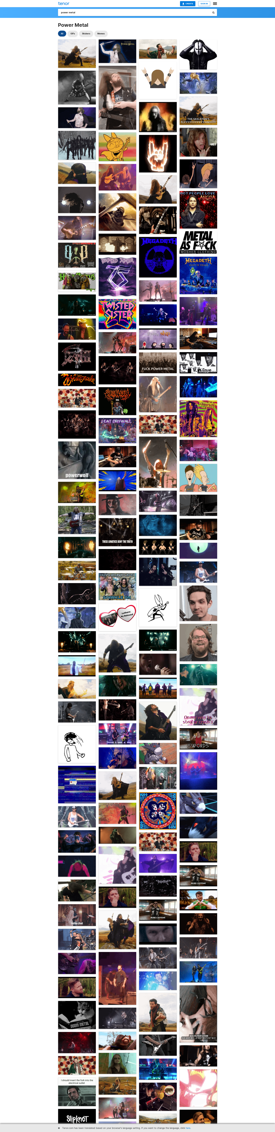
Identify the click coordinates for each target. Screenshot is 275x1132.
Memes (101, 33)
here (188, 1128)
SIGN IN (204, 3)
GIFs (72, 33)
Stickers (86, 33)
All (62, 33)
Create (189, 3)
